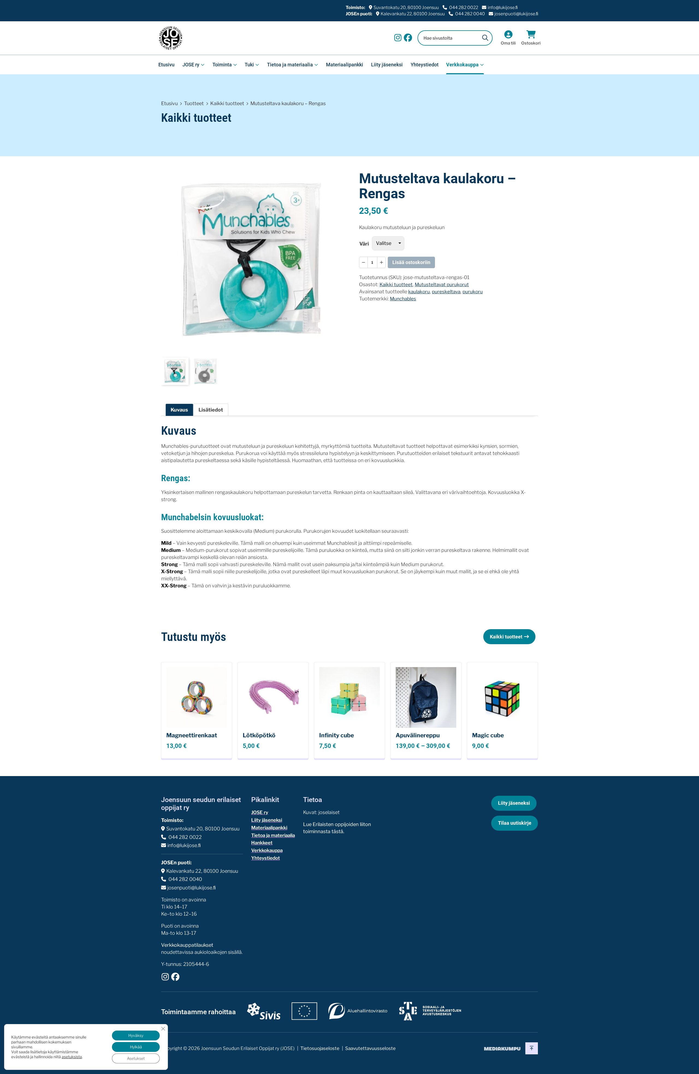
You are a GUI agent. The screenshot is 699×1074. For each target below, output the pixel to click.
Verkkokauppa (462, 64)
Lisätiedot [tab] (211, 410)
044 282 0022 (463, 7)
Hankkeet (262, 842)
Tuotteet (194, 103)
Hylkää (136, 1047)
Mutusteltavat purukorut (442, 284)
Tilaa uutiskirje (514, 823)
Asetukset (136, 1058)
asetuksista (72, 1056)
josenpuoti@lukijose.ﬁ (516, 13)
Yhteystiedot (425, 64)
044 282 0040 (469, 13)
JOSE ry (190, 64)
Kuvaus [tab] (179, 410)
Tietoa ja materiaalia (290, 64)
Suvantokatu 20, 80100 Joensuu (406, 7)
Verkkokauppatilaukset (187, 945)
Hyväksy (135, 1035)
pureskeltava (446, 291)
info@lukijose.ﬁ (503, 7)
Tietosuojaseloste (319, 1048)
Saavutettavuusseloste (370, 1048)
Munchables (403, 298)
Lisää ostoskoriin (411, 262)
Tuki (249, 64)
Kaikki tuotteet (227, 103)
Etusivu (166, 64)
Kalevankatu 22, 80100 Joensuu (413, 13)
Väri (364, 244)
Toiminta (222, 64)
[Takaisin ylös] (531, 1048)
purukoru (473, 291)
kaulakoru (419, 291)
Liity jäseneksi (387, 64)
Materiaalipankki (344, 64)
